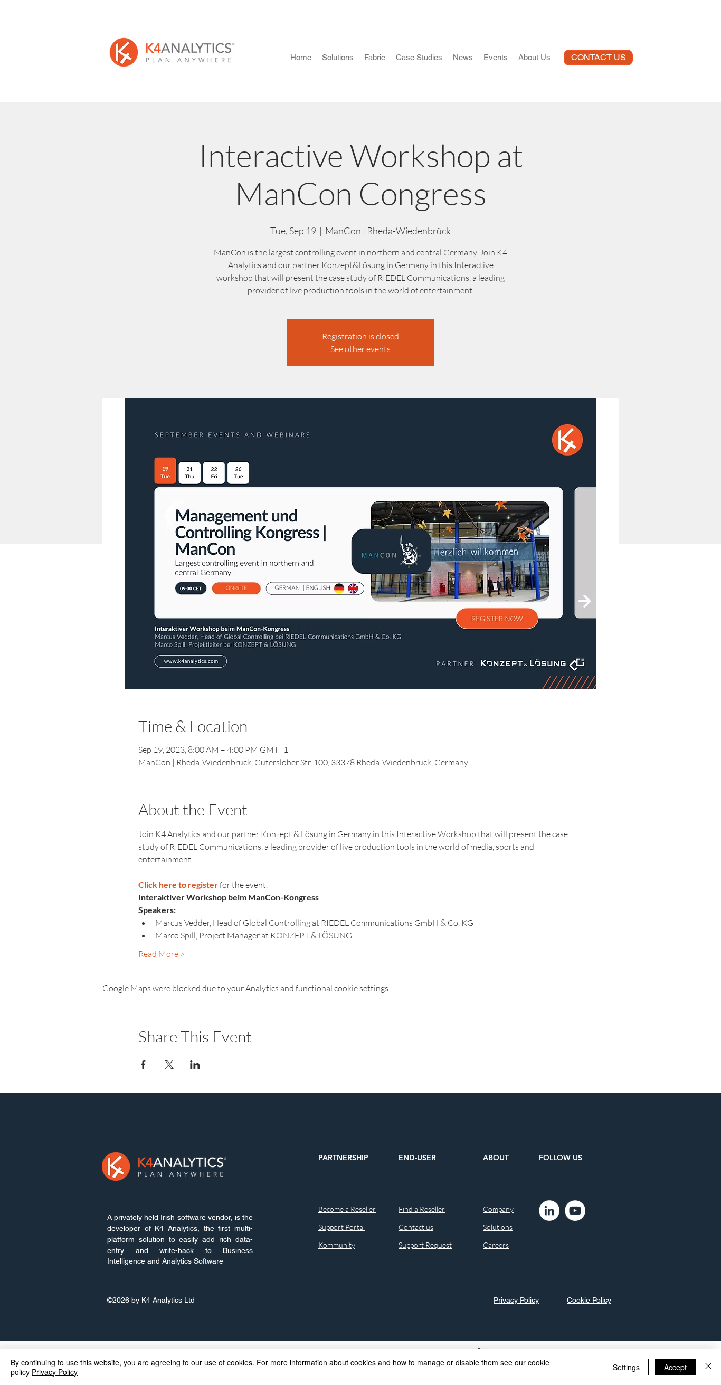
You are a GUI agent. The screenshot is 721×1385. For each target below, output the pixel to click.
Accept (675, 1367)
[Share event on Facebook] (143, 1064)
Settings (626, 1367)
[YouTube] (575, 1210)
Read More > (161, 953)
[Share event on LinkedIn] (195, 1064)
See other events (360, 349)
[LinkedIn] (549, 1210)
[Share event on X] (169, 1064)
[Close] (708, 1367)
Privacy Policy (55, 1372)
